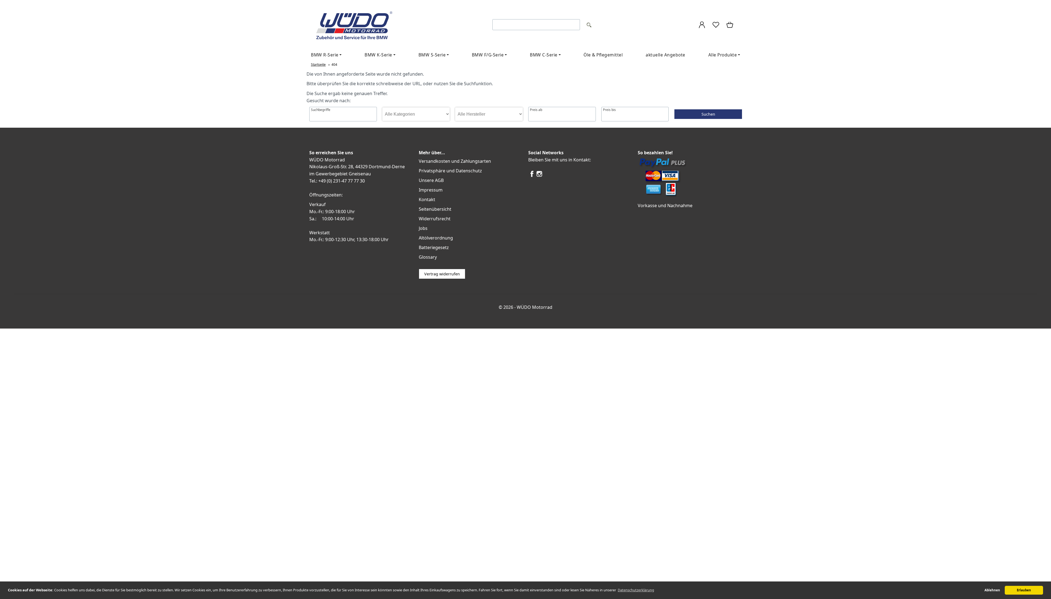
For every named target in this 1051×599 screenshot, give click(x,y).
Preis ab (536, 110)
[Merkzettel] (716, 26)
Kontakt (427, 199)
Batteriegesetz (434, 247)
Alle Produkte (722, 55)
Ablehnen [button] (992, 590)
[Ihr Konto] (702, 26)
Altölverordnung (436, 238)
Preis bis (609, 110)
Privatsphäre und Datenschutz (450, 171)
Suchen (708, 114)
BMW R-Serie (325, 55)
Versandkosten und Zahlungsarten (455, 161)
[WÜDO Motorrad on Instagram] (539, 176)
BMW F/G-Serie (488, 55)
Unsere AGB (431, 180)
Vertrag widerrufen (442, 273)
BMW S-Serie (432, 55)
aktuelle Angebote (665, 55)
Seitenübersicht (435, 209)
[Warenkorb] (730, 26)
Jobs (423, 228)
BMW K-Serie (378, 55)
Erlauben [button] (1024, 590)
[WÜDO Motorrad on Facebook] (532, 176)
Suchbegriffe (320, 110)
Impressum (431, 190)
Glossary (428, 257)
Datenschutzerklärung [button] (636, 589)
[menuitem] (326, 55)
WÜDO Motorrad (534, 307)
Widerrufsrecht (435, 219)
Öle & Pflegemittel (603, 55)
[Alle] (589, 25)
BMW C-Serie (544, 55)
